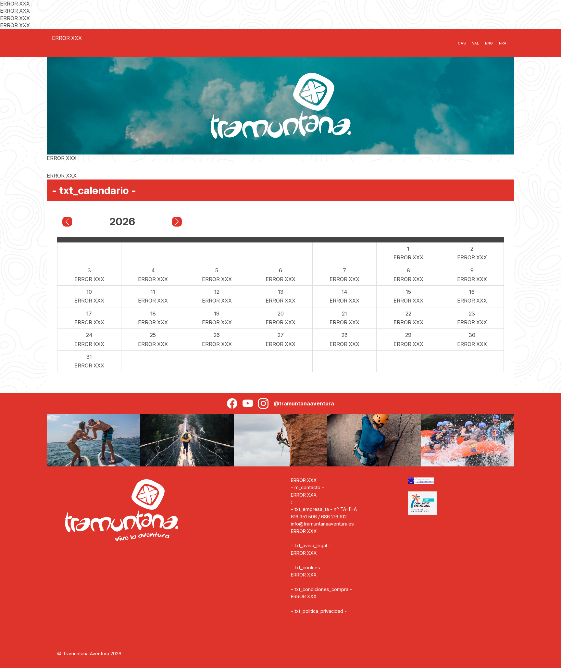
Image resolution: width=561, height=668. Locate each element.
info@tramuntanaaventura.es (322, 523)
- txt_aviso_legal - (310, 545)
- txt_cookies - (307, 567)
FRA (502, 43)
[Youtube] (248, 403)
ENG (489, 43)
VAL (475, 43)
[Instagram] (263, 403)
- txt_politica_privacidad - (319, 611)
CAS (462, 43)
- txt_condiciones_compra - (321, 589)
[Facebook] (232, 403)
